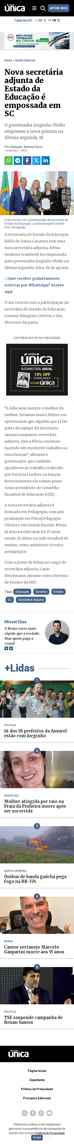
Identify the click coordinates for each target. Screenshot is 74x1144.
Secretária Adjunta (31, 600)
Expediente (37, 1080)
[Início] (15, 10)
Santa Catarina (25, 60)
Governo (41, 592)
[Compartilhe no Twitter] (36, 160)
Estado (58, 592)
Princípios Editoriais (37, 1098)
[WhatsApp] (25, 1113)
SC (10, 600)
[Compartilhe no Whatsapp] (9, 160)
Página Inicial (37, 1071)
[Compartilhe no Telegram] (18, 160)
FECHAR (37, 1138)
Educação (22, 592)
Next (11, 648)
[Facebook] (33, 1113)
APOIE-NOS (58, 8)
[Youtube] (49, 1113)
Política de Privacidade (37, 1089)
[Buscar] (43, 9)
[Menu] (35, 8)
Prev (6, 648)
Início (8, 60)
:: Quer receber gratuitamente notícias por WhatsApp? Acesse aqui (34, 285)
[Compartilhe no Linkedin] (46, 160)
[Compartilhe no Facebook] (27, 160)
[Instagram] (41, 1113)
